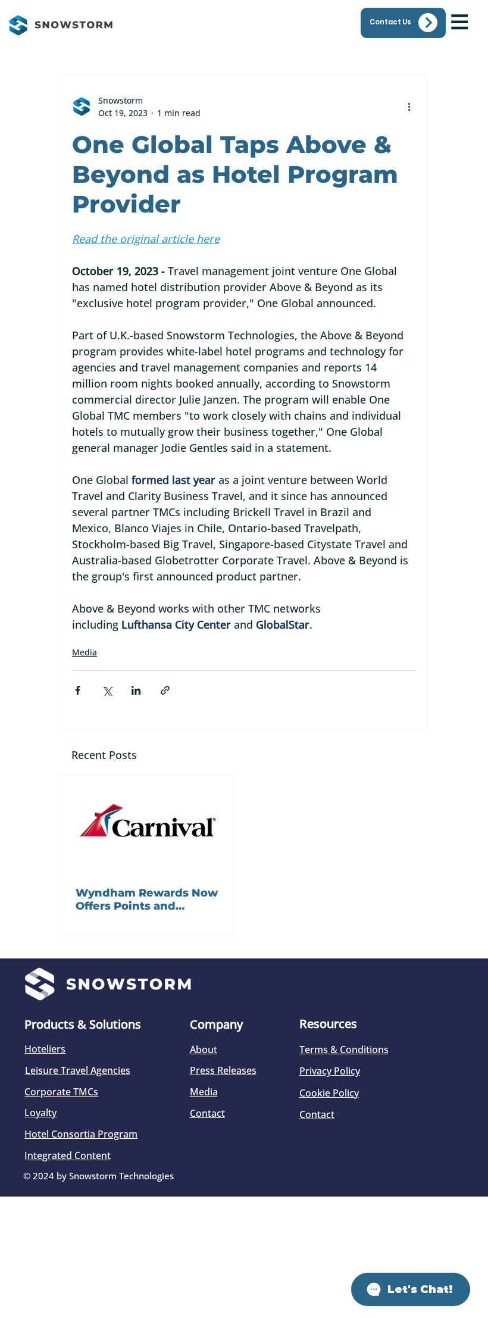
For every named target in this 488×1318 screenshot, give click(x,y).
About (203, 1049)
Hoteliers (44, 1048)
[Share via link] (165, 690)
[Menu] (460, 21)
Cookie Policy (329, 1093)
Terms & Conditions (344, 1049)
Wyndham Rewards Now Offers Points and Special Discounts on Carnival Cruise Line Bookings (147, 899)
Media (84, 652)
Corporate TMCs (61, 1091)
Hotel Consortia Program (80, 1134)
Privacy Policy (329, 1070)
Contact (207, 1113)
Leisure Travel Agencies (77, 1070)
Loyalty (40, 1112)
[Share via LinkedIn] (136, 690)
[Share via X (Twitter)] (106, 690)
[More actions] (409, 106)
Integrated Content (67, 1155)
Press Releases (223, 1070)
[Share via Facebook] (77, 690)
